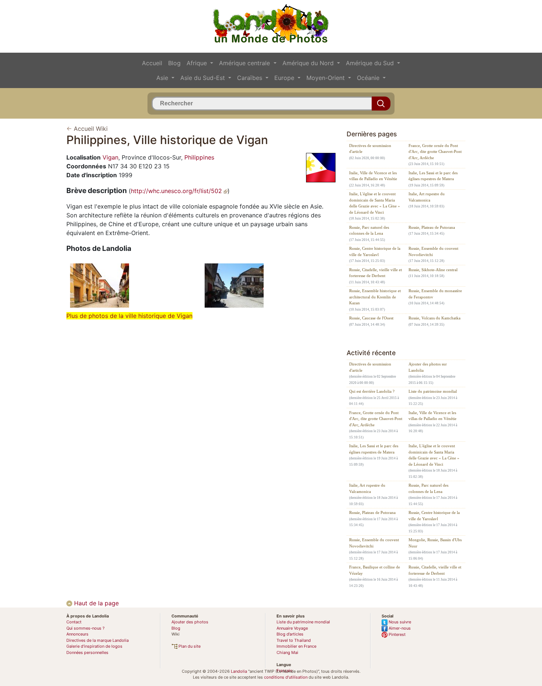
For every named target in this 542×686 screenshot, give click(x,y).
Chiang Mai (287, 652)
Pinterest (397, 634)
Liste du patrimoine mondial (433, 391)
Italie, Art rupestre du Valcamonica (427, 197)
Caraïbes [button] (250, 77)
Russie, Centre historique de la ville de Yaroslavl (374, 251)
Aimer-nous (399, 628)
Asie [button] (163, 77)
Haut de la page (95, 603)
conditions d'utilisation (286, 677)
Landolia (239, 671)
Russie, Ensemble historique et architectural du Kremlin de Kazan (375, 296)
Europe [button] (285, 77)
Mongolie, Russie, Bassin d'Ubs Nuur (435, 543)
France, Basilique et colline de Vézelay (374, 570)
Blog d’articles (290, 634)
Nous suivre (399, 621)
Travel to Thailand (294, 640)
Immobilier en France (296, 646)
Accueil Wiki (91, 128)
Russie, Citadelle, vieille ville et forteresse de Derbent (375, 272)
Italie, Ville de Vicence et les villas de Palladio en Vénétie (373, 176)
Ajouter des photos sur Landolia (428, 367)
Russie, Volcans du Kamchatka (435, 318)
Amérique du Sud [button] (371, 63)
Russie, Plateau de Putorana (432, 227)
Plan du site (189, 646)
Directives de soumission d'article (370, 148)
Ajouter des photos (189, 621)
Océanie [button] (369, 77)
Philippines (199, 157)
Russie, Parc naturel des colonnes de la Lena (369, 230)
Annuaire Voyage (292, 628)
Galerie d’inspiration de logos (94, 646)
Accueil (152, 63)
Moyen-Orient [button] (326, 77)
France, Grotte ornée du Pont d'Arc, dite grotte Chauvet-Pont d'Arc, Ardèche (435, 151)
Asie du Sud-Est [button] (203, 77)
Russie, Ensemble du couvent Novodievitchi (433, 251)
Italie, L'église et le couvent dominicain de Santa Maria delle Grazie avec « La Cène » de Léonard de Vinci (374, 203)
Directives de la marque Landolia (97, 640)
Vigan (110, 157)
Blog (174, 63)
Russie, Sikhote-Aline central (433, 269)
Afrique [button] (198, 63)
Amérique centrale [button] (245, 63)
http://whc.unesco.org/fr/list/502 (177, 191)
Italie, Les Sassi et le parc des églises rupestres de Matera (433, 176)
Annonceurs (77, 634)
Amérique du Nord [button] (309, 63)
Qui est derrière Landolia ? (372, 391)
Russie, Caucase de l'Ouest (371, 318)
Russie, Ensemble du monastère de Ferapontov (435, 293)
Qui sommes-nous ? (85, 628)
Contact (73, 621)
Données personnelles (87, 652)
